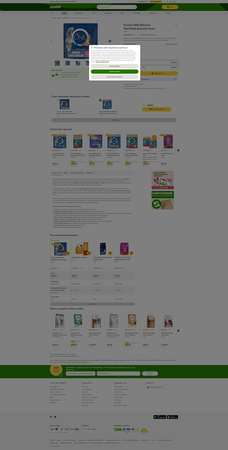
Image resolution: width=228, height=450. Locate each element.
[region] (114, 62)
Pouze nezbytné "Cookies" (114, 77)
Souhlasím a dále (115, 71)
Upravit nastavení (115, 66)
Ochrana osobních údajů (102, 62)
